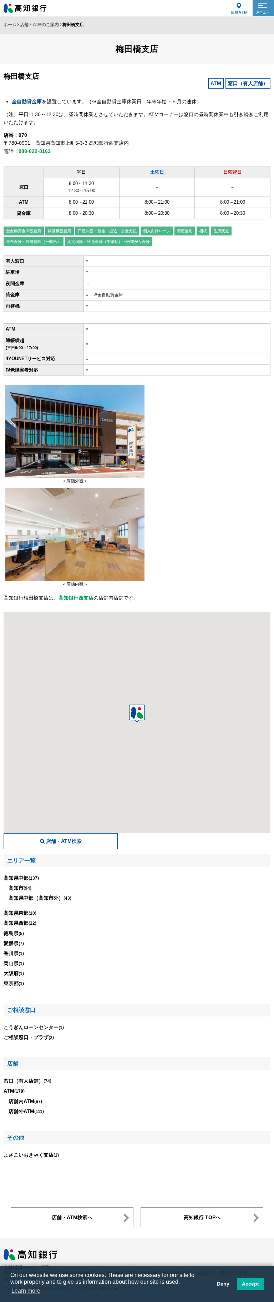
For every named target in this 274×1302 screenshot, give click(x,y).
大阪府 (14, 973)
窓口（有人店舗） (27, 1081)
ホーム (10, 24)
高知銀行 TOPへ (202, 1217)
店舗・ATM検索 (63, 841)
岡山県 (14, 963)
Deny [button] (223, 1284)
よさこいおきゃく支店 (31, 1155)
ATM (14, 1091)
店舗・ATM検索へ (72, 1217)
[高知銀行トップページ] (30, 1252)
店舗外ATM (26, 1111)
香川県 (14, 953)
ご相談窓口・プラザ (29, 1037)
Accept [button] (250, 1284)
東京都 (14, 983)
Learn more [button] (25, 1291)
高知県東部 (20, 913)
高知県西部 (20, 923)
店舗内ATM (25, 1101)
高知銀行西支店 (76, 598)
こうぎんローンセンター (34, 1027)
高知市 (20, 888)
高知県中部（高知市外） (40, 898)
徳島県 (14, 933)
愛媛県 (14, 943)
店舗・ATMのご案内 (39, 24)
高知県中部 (21, 878)
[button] (137, 713)
